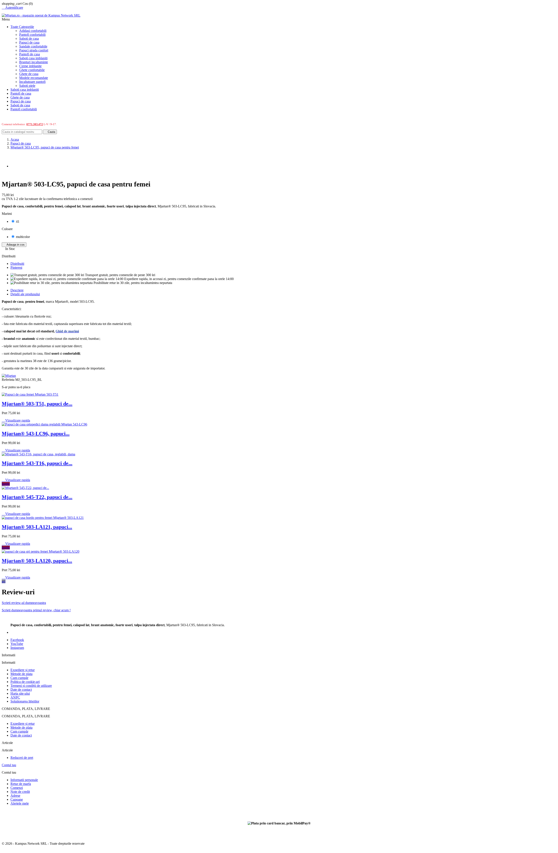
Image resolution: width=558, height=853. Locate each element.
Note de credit (20, 791)
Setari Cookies (12, 811)
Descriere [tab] (17, 290)
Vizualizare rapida (16, 420)
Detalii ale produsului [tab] (25, 294)
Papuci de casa (29, 42)
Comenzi (16, 788)
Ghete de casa (28, 74)
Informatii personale (24, 780)
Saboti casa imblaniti (33, 58)
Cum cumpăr (19, 678)
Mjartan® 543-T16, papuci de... (37, 463)
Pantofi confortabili (32, 34)
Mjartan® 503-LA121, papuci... (37, 527)
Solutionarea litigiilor (24, 701)
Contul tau (9, 765)
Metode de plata (21, 674)
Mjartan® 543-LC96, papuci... (36, 433)
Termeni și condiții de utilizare (31, 685)
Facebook (17, 640)
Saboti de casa (29, 38)
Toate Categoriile (22, 27)
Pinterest (16, 267)
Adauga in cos (14, 244)
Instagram (17, 648)
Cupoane (16, 799)
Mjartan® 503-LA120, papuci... (37, 561)
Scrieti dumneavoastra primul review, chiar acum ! (36, 610)
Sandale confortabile (33, 46)
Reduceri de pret (21, 757)
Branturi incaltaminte (33, 62)
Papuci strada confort (33, 50)
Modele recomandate (33, 78)
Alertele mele (19, 803)
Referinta (8, 379)
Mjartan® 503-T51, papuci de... (37, 404)
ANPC (15, 697)
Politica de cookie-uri (25, 682)
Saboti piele (27, 85)
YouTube (16, 644)
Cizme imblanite (30, 66)
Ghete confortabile (32, 70)
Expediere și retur (22, 670)
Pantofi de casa (29, 54)
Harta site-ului (20, 693)
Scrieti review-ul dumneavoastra (24, 603)
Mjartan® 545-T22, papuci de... (37, 497)
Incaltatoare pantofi (32, 82)
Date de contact (21, 689)
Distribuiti (17, 263)
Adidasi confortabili (32, 30)
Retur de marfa (20, 784)
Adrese (15, 795)
